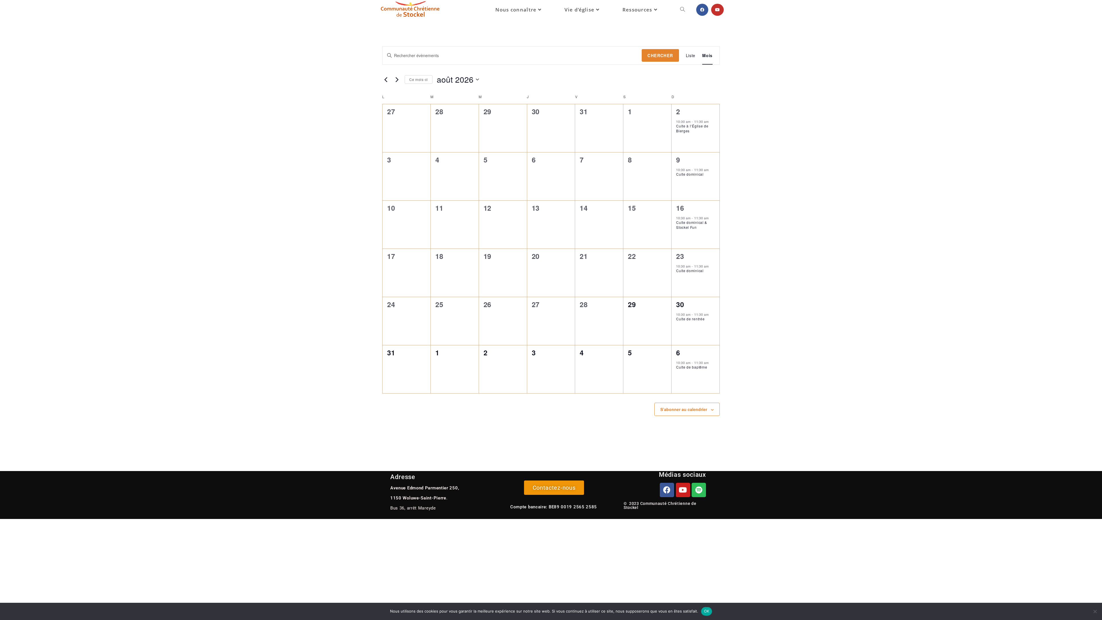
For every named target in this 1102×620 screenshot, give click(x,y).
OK (706, 611)
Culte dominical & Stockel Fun (691, 225)
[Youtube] (683, 490)
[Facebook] (667, 490)
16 (680, 208)
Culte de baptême (691, 367)
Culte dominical (690, 174)
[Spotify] (699, 490)
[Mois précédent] (385, 79)
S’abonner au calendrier (683, 409)
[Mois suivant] (396, 79)
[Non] (1095, 611)
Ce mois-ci (418, 79)
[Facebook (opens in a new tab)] (702, 10)
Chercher (660, 55)
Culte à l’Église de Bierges (692, 128)
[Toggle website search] (683, 9)
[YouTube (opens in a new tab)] (717, 10)
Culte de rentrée (690, 318)
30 (680, 304)
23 (680, 256)
